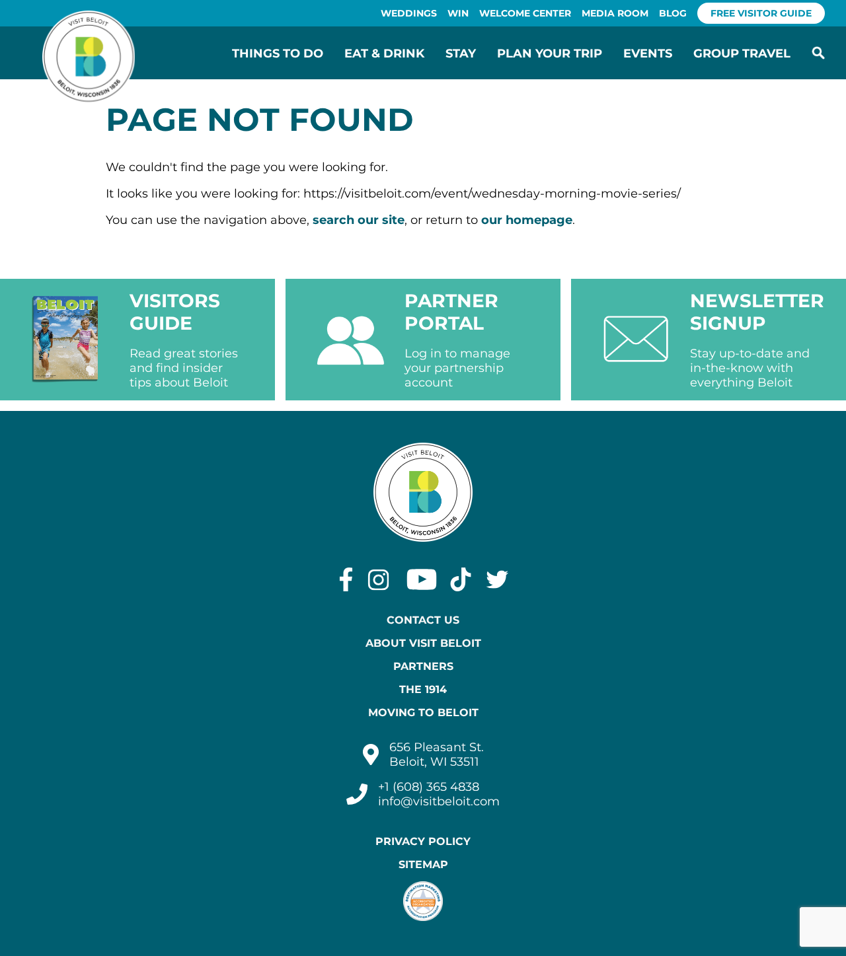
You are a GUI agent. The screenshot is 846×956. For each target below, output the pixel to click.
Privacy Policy (423, 841)
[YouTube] (422, 579)
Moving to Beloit (423, 712)
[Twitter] (497, 579)
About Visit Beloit (423, 643)
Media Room (615, 13)
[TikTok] (461, 579)
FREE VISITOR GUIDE (761, 13)
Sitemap (423, 864)
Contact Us (423, 620)
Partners (423, 666)
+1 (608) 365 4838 (428, 787)
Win (458, 13)
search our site (358, 220)
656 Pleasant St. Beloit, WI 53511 (436, 754)
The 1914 (423, 689)
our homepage (526, 220)
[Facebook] (346, 579)
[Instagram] (378, 579)
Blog (673, 13)
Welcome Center (525, 13)
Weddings (409, 13)
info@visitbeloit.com (439, 801)
